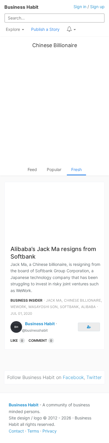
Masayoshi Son (43, 307)
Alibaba (88, 307)
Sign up (97, 6)
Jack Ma (54, 300)
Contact (16, 430)
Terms (33, 430)
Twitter (94, 377)
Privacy (49, 430)
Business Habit (21, 7)
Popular (54, 169)
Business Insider (26, 300)
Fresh (76, 169)
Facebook (73, 377)
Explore (13, 29)
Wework (18, 307)
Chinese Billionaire (54, 45)
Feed (32, 169)
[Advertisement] (54, 108)
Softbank (69, 307)
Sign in (80, 6)
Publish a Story (45, 29)
